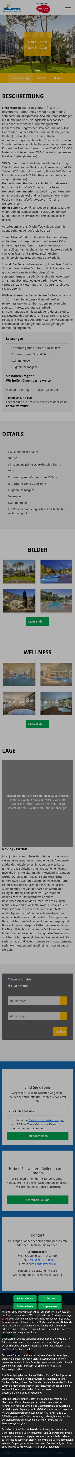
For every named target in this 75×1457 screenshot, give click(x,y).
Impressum (50, 1306)
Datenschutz (25, 1306)
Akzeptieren (25, 1298)
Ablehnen (50, 1298)
